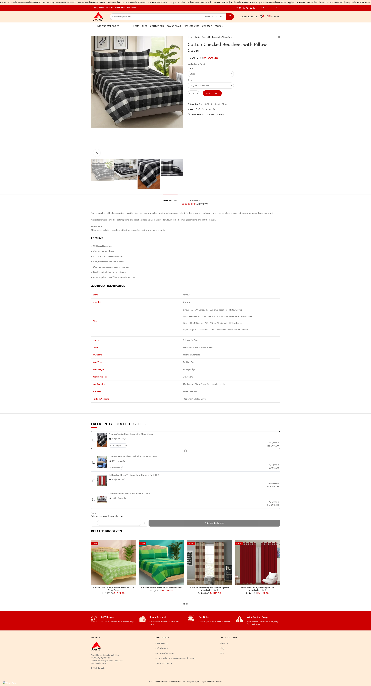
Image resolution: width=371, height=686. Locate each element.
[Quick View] (134, 557)
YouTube (243, 8)
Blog (222, 648)
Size (190, 80)
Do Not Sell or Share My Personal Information (176, 658)
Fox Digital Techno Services (209, 681)
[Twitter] (206, 109)
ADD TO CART (212, 93)
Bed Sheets (216, 104)
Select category (213, 17)
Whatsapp (254, 8)
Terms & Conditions (164, 663)
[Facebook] (196, 109)
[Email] (210, 109)
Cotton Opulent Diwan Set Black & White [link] (129, 493)
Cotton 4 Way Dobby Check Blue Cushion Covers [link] (133, 456)
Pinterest (247, 8)
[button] (189, 204)
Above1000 (204, 104)
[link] (102, 440)
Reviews (199, 202)
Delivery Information (165, 653)
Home (190, 37)
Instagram (237, 8)
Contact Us (266, 8)
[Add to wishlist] (134, 544)
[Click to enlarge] (96, 153)
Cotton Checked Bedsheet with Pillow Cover (161, 587)
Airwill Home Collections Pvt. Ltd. (170, 681)
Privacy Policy (162, 643)
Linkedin (250, 8)
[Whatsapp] (203, 109)
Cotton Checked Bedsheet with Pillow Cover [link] (131, 434)
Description (170, 200)
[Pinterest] (213, 109)
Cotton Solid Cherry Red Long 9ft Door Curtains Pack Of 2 (257, 588)
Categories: (193, 104)
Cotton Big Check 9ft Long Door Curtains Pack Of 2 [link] (134, 475)
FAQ (276, 8)
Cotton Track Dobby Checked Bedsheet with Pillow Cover (113, 588)
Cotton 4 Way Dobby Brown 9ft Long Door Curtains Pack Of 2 (209, 588)
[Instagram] (199, 109)
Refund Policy (162, 648)
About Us (224, 643)
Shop (224, 104)
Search (230, 16)
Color (190, 68)
